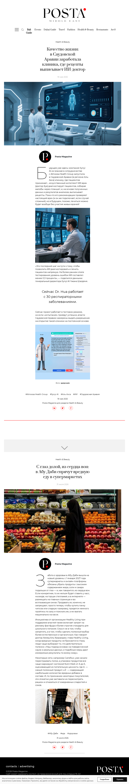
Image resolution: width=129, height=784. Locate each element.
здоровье (73, 733)
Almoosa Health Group (37, 394)
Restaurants (102, 29)
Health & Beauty (86, 29)
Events (38, 29)
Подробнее (104, 779)
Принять (120, 779)
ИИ (75, 394)
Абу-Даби (53, 733)
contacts (11, 766)
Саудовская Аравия (90, 394)
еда (63, 733)
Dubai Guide (50, 29)
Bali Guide (29, 31)
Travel (62, 29)
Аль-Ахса (66, 394)
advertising (27, 766)
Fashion (71, 29)
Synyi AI (54, 394)
